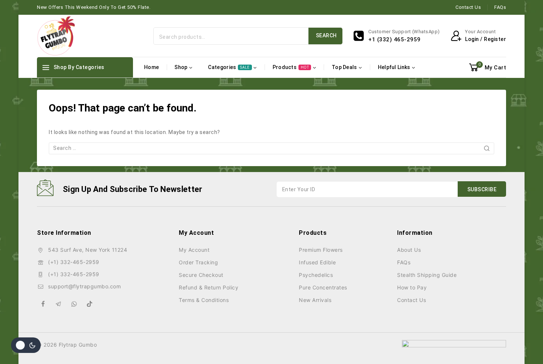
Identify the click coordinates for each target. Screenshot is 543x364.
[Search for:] (271, 148)
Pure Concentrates (323, 287)
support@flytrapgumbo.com (84, 286)
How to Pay (412, 287)
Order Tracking (198, 262)
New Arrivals (315, 300)
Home (151, 67)
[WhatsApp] (74, 304)
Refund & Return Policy (208, 287)
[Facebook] (43, 304)
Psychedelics (316, 275)
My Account (194, 250)
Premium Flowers (321, 250)
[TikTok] (89, 304)
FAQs (500, 7)
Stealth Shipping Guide (427, 275)
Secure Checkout (201, 275)
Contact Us (468, 7)
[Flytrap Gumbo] (56, 36)
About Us (409, 250)
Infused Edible (317, 262)
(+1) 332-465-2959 (73, 262)
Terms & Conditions (204, 300)
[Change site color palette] (26, 345)
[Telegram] (58, 304)
